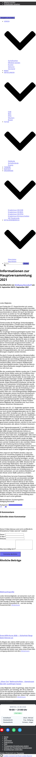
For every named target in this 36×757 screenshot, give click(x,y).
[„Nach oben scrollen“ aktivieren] (1, 755)
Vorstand (11, 69)
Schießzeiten (13, 61)
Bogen (10, 120)
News (6, 70)
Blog (5, 739)
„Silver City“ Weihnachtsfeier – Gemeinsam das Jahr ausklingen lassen (17, 682)
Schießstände (13, 163)
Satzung (11, 67)
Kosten (10, 65)
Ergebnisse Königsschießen (18, 216)
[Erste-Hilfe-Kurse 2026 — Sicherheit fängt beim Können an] (18, 631)
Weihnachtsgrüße (7, 592)
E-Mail (3, 536)
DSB (9, 112)
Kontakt (7, 169)
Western (11, 118)
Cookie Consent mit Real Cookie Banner (17, 756)
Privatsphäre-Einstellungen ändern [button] (16, 746)
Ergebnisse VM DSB (15, 210)
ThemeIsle (20, 753)
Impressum (8, 740)
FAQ (5, 744)
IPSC (10, 116)
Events (10, 165)
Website (3, 539)
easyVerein (12, 261)
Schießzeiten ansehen (12, 4)
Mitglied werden (9, 2)
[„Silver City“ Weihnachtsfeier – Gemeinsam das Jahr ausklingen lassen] (18, 677)
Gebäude (11, 161)
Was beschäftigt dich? (8, 549)
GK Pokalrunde (13, 218)
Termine (7, 167)
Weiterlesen (15, 605)
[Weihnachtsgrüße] (18, 588)
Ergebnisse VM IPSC (16, 214)
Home (6, 737)
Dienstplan (12, 259)
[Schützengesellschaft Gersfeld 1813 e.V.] (5, 16)
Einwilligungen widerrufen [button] (13, 750)
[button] (20, 59)
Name (2, 534)
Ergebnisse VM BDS (15, 212)
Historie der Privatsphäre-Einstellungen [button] (18, 748)
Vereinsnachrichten (15, 505)
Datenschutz (8, 742)
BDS (9, 114)
